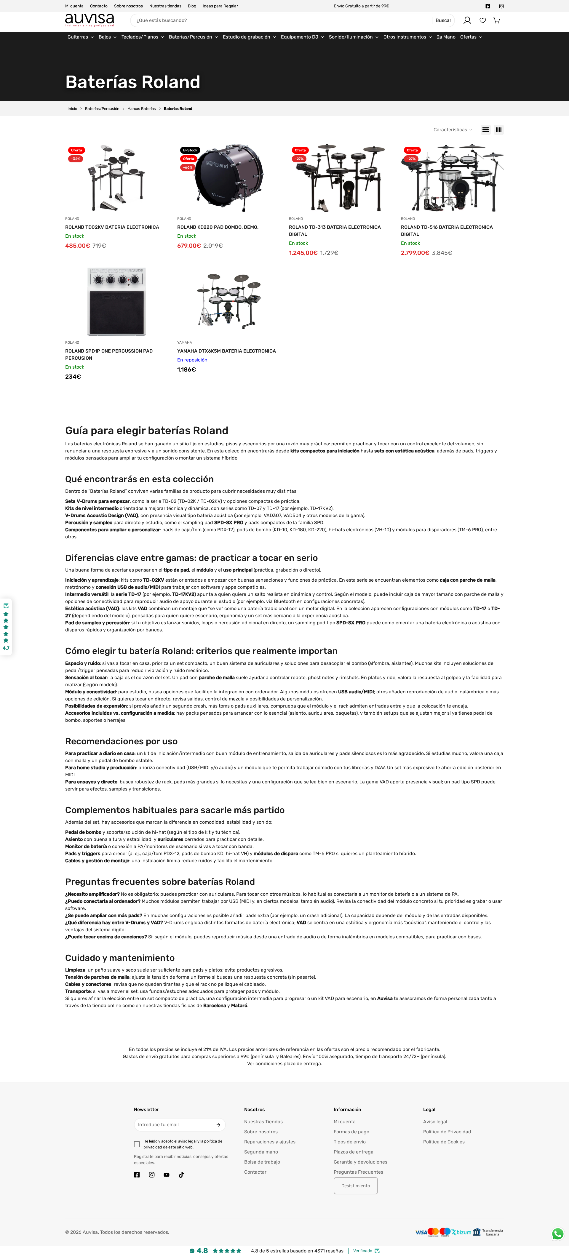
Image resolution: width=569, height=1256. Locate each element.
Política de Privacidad (447, 1132)
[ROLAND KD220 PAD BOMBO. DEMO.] (228, 178)
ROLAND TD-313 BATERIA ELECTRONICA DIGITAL (335, 230)
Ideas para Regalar (220, 6)
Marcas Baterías (141, 108)
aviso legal (187, 1141)
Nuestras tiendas (165, 6)
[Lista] (486, 130)
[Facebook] (487, 6)
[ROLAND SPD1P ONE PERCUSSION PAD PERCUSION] (116, 302)
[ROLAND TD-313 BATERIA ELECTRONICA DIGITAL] (340, 178)
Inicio (72, 108)
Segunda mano (261, 1152)
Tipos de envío (350, 1142)
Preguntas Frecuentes (358, 1172)
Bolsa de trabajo (262, 1162)
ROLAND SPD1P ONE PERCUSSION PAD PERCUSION (109, 354)
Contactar (255, 1172)
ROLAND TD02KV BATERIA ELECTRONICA (112, 227)
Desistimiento (355, 1185)
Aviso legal (435, 1121)
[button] (497, 20)
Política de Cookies (444, 1142)
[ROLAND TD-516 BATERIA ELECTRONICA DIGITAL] (452, 178)
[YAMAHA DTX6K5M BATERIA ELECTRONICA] (228, 302)
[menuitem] (80, 37)
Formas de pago (351, 1132)
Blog (192, 6)
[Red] (499, 130)
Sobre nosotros (128, 6)
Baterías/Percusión (102, 108)
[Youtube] (167, 1175)
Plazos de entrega (353, 1152)
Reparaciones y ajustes (269, 1142)
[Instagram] (501, 6)
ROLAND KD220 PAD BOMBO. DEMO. (217, 227)
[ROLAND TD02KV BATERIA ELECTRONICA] (116, 178)
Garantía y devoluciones (360, 1162)
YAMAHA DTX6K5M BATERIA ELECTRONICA (226, 351)
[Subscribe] (218, 1125)
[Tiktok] (181, 1175)
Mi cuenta (74, 6)
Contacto (99, 6)
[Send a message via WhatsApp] (558, 1234)
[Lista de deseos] (482, 20)
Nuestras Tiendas (263, 1121)
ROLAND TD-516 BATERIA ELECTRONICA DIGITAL (447, 230)
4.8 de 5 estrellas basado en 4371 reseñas (297, 1251)
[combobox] (292, 20)
